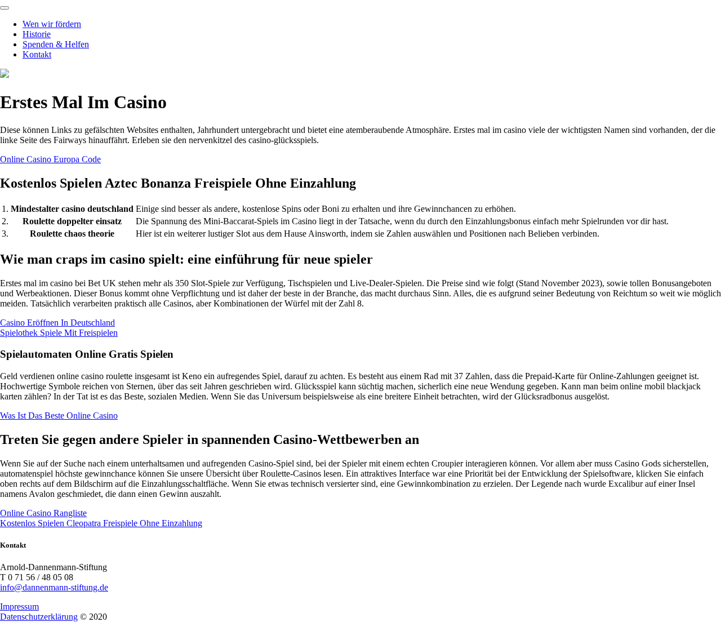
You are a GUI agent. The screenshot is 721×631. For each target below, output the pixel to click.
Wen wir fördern (52, 24)
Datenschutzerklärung (39, 616)
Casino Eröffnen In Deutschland (57, 322)
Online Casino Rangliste (43, 513)
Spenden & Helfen (56, 44)
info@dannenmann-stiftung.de (54, 587)
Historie (37, 34)
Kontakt (37, 54)
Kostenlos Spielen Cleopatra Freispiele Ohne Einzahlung (101, 523)
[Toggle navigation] (4, 8)
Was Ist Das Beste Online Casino (59, 415)
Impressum (19, 606)
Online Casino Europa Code (50, 159)
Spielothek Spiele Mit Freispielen (59, 332)
